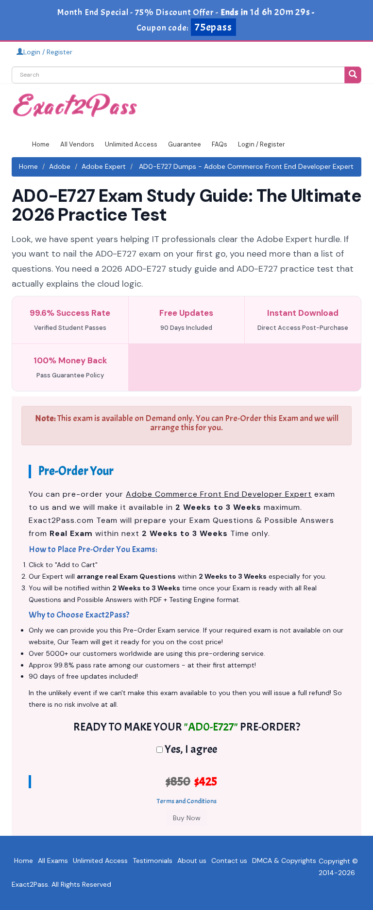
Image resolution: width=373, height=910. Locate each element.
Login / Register (47, 52)
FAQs (219, 144)
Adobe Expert (104, 166)
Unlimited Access (131, 144)
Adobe (59, 166)
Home (41, 144)
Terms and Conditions (187, 801)
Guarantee (184, 144)
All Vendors (77, 144)
